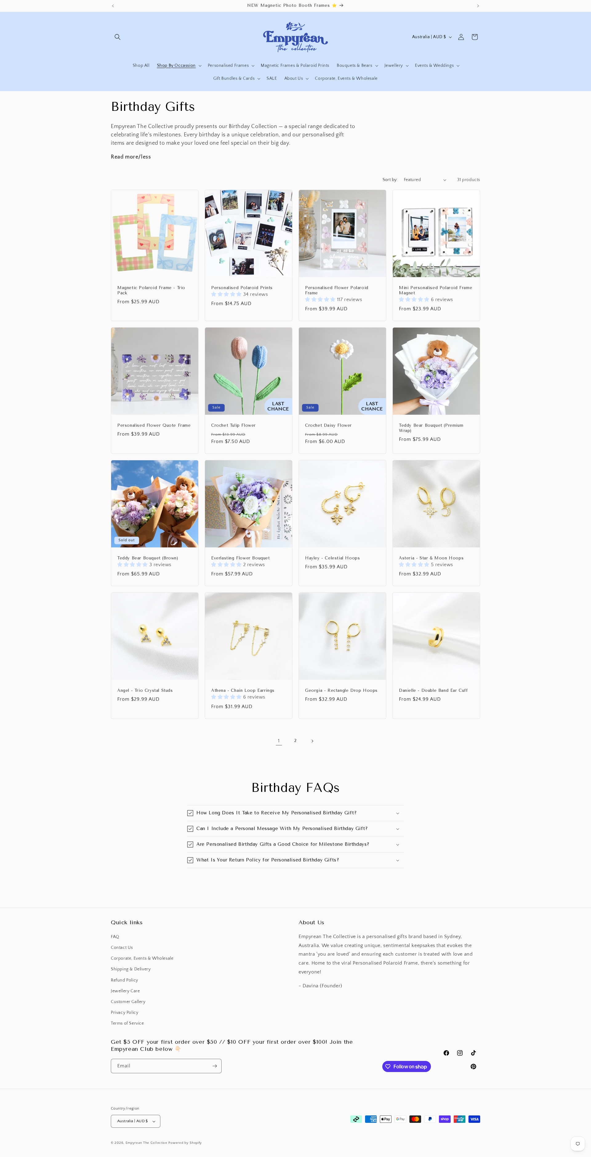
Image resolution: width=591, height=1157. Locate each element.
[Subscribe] (214, 1066)
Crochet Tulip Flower (233, 425)
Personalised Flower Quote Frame (154, 425)
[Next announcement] (478, 6)
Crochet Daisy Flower (328, 425)
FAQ (115, 936)
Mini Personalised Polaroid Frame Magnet (435, 290)
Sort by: (390, 179)
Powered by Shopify (185, 1143)
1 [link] (279, 741)
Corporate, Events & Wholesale (142, 958)
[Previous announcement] (113, 6)
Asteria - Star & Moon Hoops (431, 558)
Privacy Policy (124, 1012)
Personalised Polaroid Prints (242, 287)
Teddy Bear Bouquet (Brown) (147, 558)
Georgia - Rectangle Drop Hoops (341, 690)
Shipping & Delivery (131, 969)
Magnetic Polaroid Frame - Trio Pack (151, 290)
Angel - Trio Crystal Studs (145, 690)
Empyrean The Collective (146, 1143)
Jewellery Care (125, 991)
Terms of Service (127, 1023)
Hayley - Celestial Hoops (332, 558)
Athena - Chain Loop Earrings (243, 690)
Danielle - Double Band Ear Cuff (433, 690)
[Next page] (312, 741)
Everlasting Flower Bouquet (240, 558)
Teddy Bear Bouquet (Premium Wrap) (431, 428)
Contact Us (122, 947)
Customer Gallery (128, 1001)
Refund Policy (124, 980)
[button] (117, 37)
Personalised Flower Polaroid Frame (336, 290)
